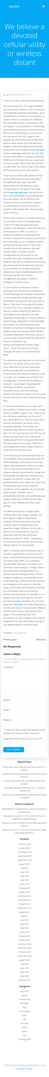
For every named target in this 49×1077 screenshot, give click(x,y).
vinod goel (8, 816)
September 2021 (24, 908)
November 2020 (24, 948)
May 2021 (24, 924)
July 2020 (24, 964)
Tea (24, 1035)
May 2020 (24, 972)
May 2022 (24, 876)
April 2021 (24, 928)
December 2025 (24, 852)
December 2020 (24, 944)
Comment (9, 667)
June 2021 (24, 920)
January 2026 (24, 848)
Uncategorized (20, 633)
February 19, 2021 (24, 94)
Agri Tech (24, 991)
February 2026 (24, 844)
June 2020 (24, 968)
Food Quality (24, 1011)
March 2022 (24, 884)
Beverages (24, 1003)
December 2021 (24, 896)
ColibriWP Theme (24, 1068)
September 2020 (24, 956)
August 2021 (24, 912)
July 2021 (24, 916)
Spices (24, 1031)
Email (6, 709)
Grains (24, 1015)
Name (7, 700)
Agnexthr (9, 94)
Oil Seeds (24, 1023)
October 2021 (24, 904)
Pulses (24, 1027)
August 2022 (24, 864)
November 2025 (24, 856)
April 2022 (24, 880)
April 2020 (24, 976)
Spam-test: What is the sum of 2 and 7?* (22, 738)
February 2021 (24, 936)
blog (24, 1007)
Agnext (14, 6)
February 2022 (24, 888)
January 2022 (24, 892)
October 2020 (24, 952)
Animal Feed (24, 999)
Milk (24, 1019)
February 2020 (24, 980)
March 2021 (24, 932)
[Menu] (43, 6)
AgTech (24, 995)
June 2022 (24, 872)
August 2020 (24, 960)
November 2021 (24, 900)
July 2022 (24, 868)
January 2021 (24, 940)
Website (7, 719)
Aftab (5, 830)
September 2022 (24, 860)
